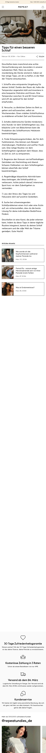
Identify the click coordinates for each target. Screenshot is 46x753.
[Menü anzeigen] (3, 7)
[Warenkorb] (43, 7)
